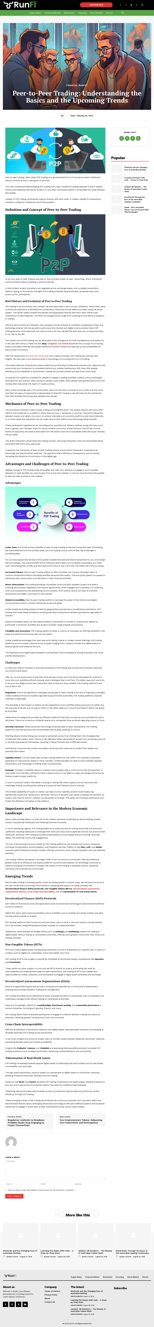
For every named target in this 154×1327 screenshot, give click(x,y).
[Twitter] (137, 5)
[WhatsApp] (138, 138)
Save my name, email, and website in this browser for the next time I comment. (41, 1190)
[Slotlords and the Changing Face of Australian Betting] (116, 168)
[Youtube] (142, 5)
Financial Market (77, 85)
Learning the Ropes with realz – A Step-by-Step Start (136, 178)
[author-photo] (4, 1256)
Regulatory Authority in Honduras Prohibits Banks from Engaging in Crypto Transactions (26, 1123)
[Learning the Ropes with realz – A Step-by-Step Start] (116, 179)
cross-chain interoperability (41, 892)
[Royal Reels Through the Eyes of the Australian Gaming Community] (116, 199)
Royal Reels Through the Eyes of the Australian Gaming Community (134, 199)
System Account (12, 1257)
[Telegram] (131, 5)
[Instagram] (126, 5)
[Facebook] (120, 5)
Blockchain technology (38, 356)
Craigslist (52, 343)
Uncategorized (77, 1296)
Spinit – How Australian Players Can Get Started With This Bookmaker (136, 209)
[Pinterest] (132, 138)
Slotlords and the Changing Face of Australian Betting (135, 168)
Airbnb (65, 343)
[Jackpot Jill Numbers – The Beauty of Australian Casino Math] (116, 189)
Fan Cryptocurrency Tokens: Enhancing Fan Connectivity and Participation (81, 1121)
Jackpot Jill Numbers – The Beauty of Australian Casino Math (135, 189)
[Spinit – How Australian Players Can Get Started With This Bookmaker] (116, 210)
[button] (123, 13)
